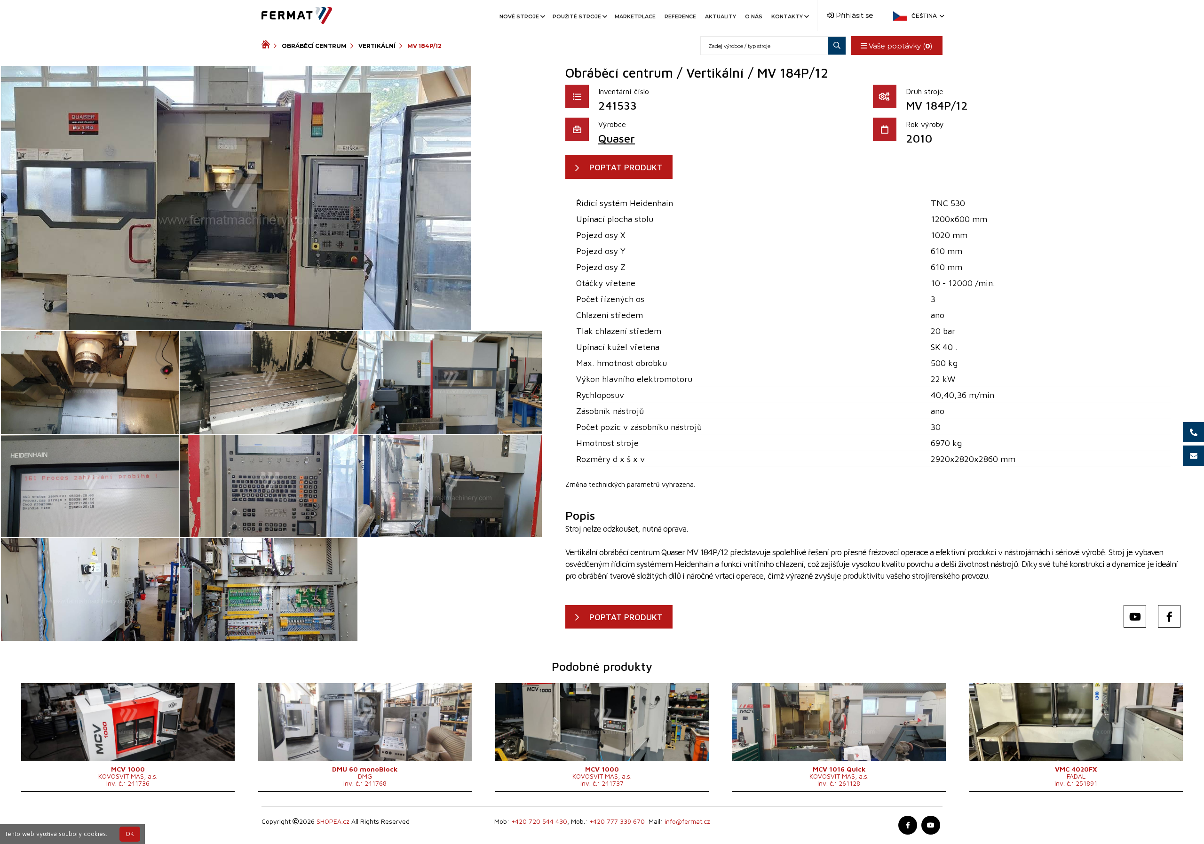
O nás (753, 16)
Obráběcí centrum (314, 45)
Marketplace (635, 16)
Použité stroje (577, 16)
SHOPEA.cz (333, 821)
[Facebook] (1169, 616)
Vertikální (377, 45)
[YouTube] (1135, 616)
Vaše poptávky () (900, 45)
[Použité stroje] (267, 45)
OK (130, 833)
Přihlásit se (853, 15)
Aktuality (720, 16)
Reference (680, 16)
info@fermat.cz (687, 821)
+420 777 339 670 (617, 821)
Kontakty (787, 16)
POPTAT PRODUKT (626, 167)
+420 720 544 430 (539, 821)
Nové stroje (519, 16)
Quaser (616, 138)
